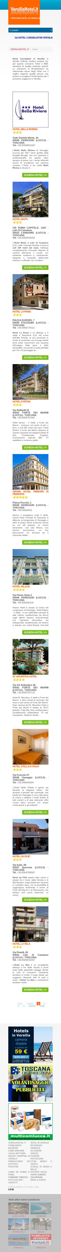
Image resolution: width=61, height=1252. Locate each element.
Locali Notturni (16, 1153)
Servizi (34, 1153)
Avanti (32, 1006)
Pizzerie (34, 1156)
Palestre (13, 1167)
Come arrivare (16, 1151)
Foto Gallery (15, 1180)
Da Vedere (36, 1151)
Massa (41, 1232)
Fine (42, 1006)
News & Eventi (38, 1180)
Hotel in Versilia (39, 1143)
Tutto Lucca (18, 1232)
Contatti (13, 1183)
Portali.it (41, 1248)
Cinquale (18, 1248)
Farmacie (35, 1148)
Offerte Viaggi (38, 1172)
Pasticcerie (36, 1159)
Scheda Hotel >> (35, 175)
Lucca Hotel (18, 1216)
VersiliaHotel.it (20, 49)
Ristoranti (36, 1145)
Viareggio (41, 1216)
